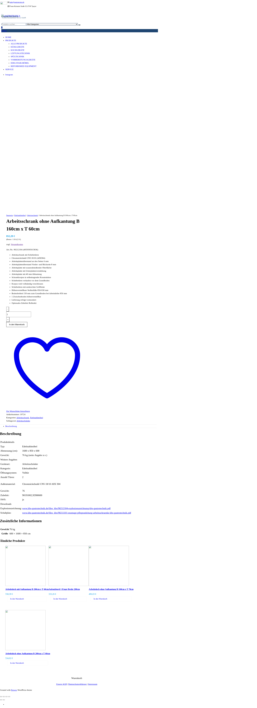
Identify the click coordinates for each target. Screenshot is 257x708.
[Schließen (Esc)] (9, 696)
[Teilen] (6, 696)
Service (9, 69)
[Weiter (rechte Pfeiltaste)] (4, 699)
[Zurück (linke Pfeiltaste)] (1, 699)
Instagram (9, 75)
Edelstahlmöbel (20, 63)
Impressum (92, 684)
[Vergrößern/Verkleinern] (1, 696)
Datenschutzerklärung (77, 684)
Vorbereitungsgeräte (23, 60)
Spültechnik (17, 56)
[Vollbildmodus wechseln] (4, 696)
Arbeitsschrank (32, 215)
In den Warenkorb (17, 599)
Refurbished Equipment (23, 66)
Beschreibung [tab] (11, 426)
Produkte (10, 40)
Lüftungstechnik (20, 53)
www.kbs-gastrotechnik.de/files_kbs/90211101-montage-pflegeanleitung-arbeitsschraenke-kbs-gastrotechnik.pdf (76, 512)
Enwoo (14, 690)
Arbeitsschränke (23, 421)
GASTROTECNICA (9, 16)
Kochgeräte (17, 50)
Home (8, 37)
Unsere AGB (61, 684)
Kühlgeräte (17, 47)
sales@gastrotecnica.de (17, 2)
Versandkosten (17, 244)
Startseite (9, 215)
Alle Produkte (19, 44)
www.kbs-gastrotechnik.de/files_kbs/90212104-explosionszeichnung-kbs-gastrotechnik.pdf (66, 508)
